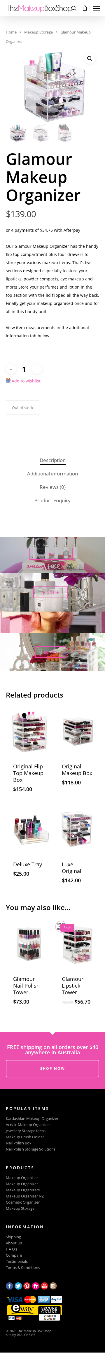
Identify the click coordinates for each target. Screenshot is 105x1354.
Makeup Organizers (23, 1190)
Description (53, 460)
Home (11, 32)
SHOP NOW (52, 1068)
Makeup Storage (38, 32)
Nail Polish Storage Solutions (30, 1149)
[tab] (52, 460)
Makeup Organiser (22, 1178)
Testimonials (17, 1261)
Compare (14, 1255)
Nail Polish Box (19, 1143)
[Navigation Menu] (96, 8)
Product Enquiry (52, 500)
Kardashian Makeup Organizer (32, 1119)
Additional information (52, 473)
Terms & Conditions (23, 1267)
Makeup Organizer (22, 1184)
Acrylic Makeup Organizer (28, 1125)
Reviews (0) (53, 487)
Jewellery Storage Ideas (26, 1131)
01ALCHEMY (26, 1334)
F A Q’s (11, 1249)
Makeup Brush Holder (25, 1137)
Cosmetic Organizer (23, 1202)
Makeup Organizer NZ (25, 1196)
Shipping (13, 1237)
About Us (14, 1243)
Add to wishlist (26, 381)
